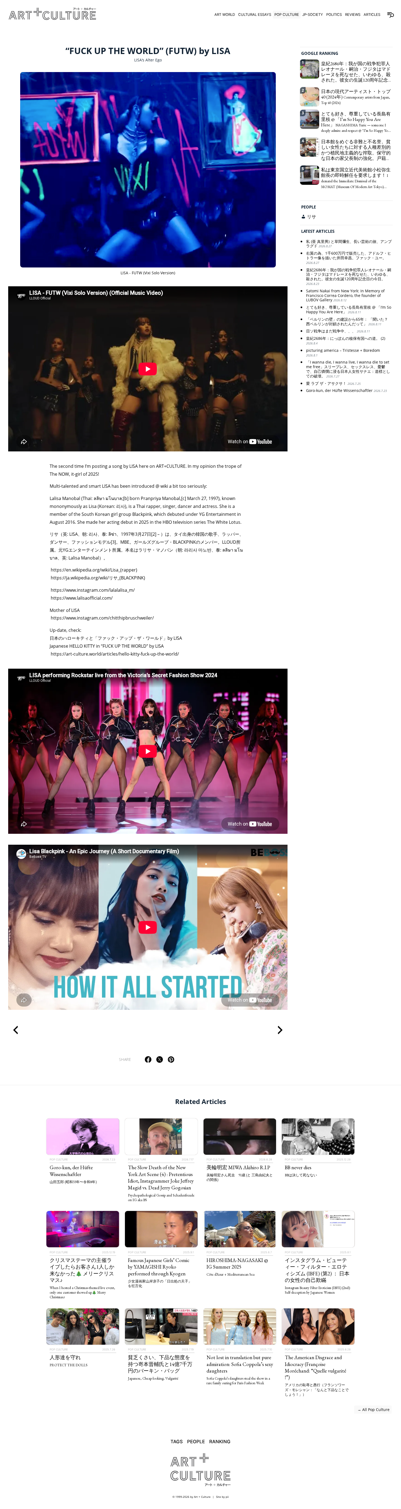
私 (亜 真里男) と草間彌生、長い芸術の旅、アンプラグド (349, 244)
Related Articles (200, 1101)
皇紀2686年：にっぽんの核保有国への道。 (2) (345, 341)
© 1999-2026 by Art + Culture (191, 1497)
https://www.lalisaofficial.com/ (82, 598)
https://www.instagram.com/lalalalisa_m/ (93, 590)
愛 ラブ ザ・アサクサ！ (333, 383)
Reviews (352, 14)
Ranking (220, 1441)
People (308, 207)
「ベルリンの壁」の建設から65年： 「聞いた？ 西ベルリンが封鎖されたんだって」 (347, 321)
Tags (176, 1441)
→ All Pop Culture (373, 1409)
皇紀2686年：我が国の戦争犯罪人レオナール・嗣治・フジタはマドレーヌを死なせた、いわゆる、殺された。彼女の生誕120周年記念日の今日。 (348, 277)
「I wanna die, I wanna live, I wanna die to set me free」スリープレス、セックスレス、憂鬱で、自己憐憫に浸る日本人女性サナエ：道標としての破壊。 (348, 369)
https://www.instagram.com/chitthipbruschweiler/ (102, 618)
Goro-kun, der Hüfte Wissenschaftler (346, 391)
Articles (372, 14)
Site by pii (222, 1497)
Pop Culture (286, 14)
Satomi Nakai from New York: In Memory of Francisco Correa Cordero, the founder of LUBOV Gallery (345, 296)
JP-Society (312, 14)
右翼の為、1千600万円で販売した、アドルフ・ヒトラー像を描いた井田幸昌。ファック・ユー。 (348, 258)
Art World (224, 14)
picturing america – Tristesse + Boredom (343, 352)
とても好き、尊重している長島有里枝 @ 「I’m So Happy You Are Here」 (348, 310)
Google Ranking (319, 53)
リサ (311, 217)
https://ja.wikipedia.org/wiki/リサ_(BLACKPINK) (98, 578)
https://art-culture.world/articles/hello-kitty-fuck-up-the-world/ (115, 654)
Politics (334, 14)
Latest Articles (317, 231)
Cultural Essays (254, 14)
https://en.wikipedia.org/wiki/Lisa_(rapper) (94, 570)
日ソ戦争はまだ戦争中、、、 (338, 331)
